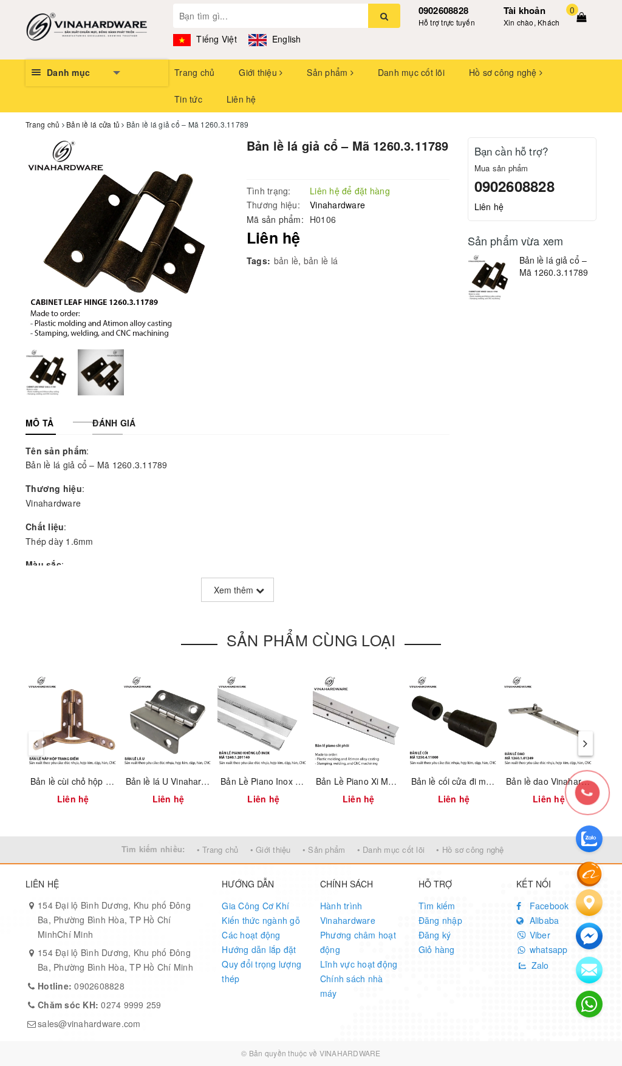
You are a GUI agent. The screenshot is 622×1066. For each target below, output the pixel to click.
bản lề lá (321, 261)
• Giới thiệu (270, 849)
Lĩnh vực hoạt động (359, 964)
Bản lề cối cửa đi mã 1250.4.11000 (480, 781)
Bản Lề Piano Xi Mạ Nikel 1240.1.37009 (394, 781)
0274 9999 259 (100, 1005)
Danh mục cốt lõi (411, 72)
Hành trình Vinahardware (347, 913)
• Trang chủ (218, 849)
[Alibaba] (589, 872)
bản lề (286, 261)
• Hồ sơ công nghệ (470, 849)
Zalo (538, 965)
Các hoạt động (251, 935)
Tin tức (188, 99)
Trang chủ (194, 72)
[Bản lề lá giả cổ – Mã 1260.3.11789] (490, 277)
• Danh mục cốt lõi (391, 849)
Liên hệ (241, 99)
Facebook (548, 906)
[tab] (39, 423)
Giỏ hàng (437, 949)
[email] (589, 936)
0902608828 (444, 10)
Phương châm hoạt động (358, 942)
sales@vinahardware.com (89, 1023)
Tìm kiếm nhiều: (153, 849)
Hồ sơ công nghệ (504, 72)
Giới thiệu (259, 72)
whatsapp (547, 949)
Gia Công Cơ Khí (255, 906)
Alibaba (543, 920)
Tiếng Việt (215, 39)
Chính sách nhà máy (351, 985)
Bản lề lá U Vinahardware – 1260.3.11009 (208, 781)
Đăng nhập (440, 920)
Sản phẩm (328, 72)
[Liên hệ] (589, 902)
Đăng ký (435, 935)
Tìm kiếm (437, 906)
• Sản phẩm (324, 849)
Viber (538, 935)
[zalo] (589, 838)
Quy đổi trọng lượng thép (261, 971)
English (285, 39)
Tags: (258, 261)
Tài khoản (524, 10)
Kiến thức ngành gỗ (261, 920)
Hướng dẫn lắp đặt (259, 949)
